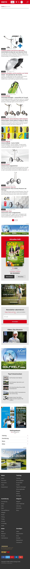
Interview (18, 506)
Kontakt (18, 538)
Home (3, 6)
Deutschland (4, 487)
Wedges (3, 512)
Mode (2, 525)
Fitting (3, 517)
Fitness (18, 491)
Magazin (18, 501)
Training (4, 435)
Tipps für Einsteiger (21, 487)
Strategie (18, 495)
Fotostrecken (19, 533)
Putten (18, 484)
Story (17, 510)
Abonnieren (9, 276)
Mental (18, 493)
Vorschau (20, 276)
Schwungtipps (20, 480)
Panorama (4, 482)
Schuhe (3, 521)
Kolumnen (19, 508)
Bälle (2, 506)
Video (17, 531)
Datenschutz (19, 540)
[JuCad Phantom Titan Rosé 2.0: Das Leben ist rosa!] (15, 337)
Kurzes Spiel (19, 482)
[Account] (21, 3)
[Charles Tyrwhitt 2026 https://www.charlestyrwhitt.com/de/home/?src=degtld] (13, 294)
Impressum (19, 542)
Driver (2, 503)
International (4, 538)
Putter (2, 514)
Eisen (2, 508)
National (3, 533)
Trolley (3, 519)
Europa (3, 535)
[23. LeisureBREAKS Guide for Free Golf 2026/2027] (13, 417)
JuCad (3, 48)
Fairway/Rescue (5, 510)
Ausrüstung (5, 438)
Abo (12, 2)
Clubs (2, 484)
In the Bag (3, 523)
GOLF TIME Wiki (20, 503)
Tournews (3, 480)
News (3, 441)
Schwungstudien (20, 489)
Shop (17, 535)
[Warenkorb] (16, 2)
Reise (3, 444)
